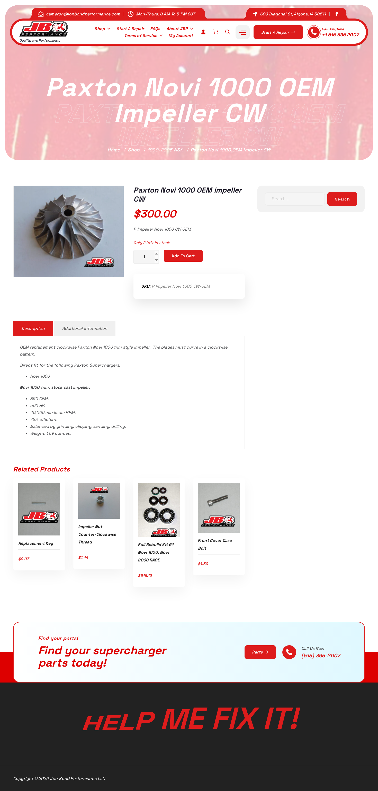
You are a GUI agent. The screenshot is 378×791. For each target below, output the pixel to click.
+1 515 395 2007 (340, 35)
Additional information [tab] (84, 328)
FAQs (155, 28)
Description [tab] (33, 328)
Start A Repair (130, 28)
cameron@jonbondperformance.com (83, 14)
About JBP (177, 28)
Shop (99, 28)
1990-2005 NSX (165, 150)
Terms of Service (140, 35)
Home (113, 150)
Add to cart (183, 256)
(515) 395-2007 (320, 655)
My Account (180, 35)
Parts (258, 652)
